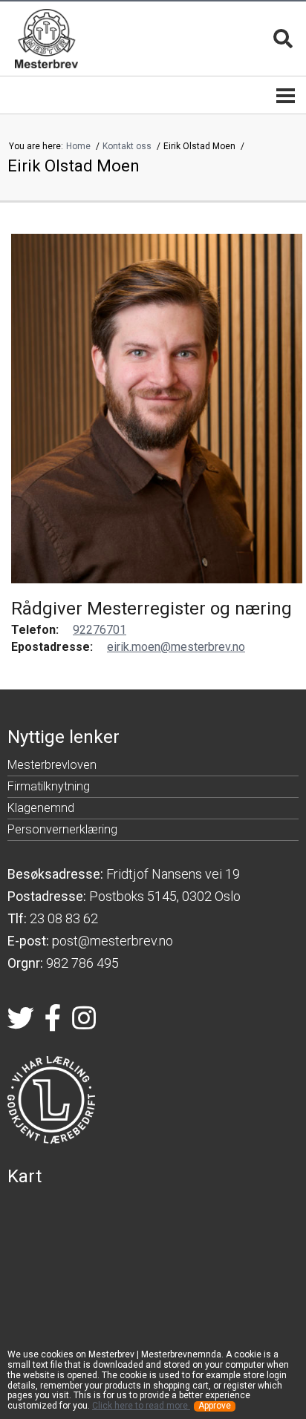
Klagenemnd (40, 810)
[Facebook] (53, 1023)
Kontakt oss (128, 146)
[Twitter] (20, 1023)
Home (79, 146)
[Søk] (283, 38)
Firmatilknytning (48, 788)
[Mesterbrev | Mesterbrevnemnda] (46, 38)
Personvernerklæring (62, 831)
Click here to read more (141, 1405)
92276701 (99, 630)
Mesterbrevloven (52, 767)
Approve (214, 1406)
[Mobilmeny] (286, 95)
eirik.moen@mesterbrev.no (176, 647)
